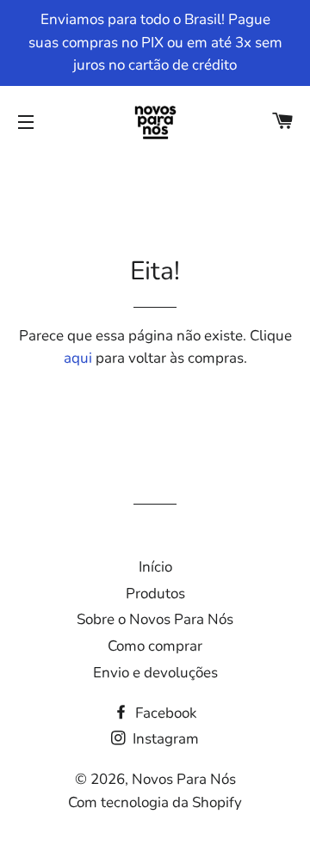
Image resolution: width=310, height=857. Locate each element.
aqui (78, 358)
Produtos (155, 593)
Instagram (164, 739)
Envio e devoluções (155, 673)
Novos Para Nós (184, 779)
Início (155, 567)
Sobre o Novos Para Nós (155, 619)
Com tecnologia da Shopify (155, 802)
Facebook (164, 713)
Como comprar (155, 646)
